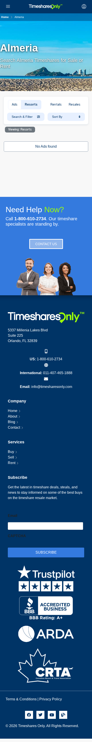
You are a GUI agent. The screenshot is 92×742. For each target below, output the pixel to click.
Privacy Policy (51, 699)
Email (12, 516)
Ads (14, 104)
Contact (14, 427)
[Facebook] (29, 715)
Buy (11, 452)
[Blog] (63, 715)
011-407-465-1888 (57, 373)
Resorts (31, 104)
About (12, 416)
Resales (74, 104)
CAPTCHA (17, 536)
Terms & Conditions (21, 699)
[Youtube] (52, 715)
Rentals (56, 104)
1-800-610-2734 (49, 359)
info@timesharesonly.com (51, 387)
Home (12, 411)
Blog (11, 422)
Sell (11, 457)
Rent (11, 463)
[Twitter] (40, 715)
